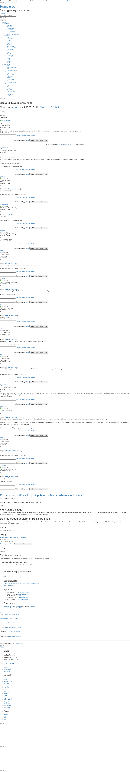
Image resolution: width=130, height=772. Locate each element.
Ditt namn (9, 76)
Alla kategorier (10, 53)
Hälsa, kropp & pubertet (49, 107)
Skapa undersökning (12, 70)
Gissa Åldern (10, 89)
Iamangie (15, 107)
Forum (4, 495)
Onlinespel (9, 41)
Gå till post (14, 158)
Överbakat (9, 62)
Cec (1, 328)
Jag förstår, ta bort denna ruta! (73, 1)
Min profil (8, 699)
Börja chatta (32, 606)
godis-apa (3, 406)
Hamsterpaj (6, 23)
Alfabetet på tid (10, 74)
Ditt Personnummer (11, 77)
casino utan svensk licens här (13, 627)
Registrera (6, 716)
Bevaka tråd (4, 117)
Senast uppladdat (11, 47)
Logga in (60, 144)
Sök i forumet (10, 68)
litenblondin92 (4, 147)
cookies (40, 1)
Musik (8, 59)
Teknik (8, 58)
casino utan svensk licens (12, 614)
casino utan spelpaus (15, 636)
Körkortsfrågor (10, 80)
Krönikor (9, 61)
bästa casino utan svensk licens (9, 618)
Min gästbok (7, 702)
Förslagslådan (10, 28)
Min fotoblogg (7, 704)
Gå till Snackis (23, 608)
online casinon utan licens (14, 632)
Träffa (5, 83)
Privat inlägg (21, 140)
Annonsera (9, 26)
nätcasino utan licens (10, 623)
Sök (5, 717)
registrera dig (69, 144)
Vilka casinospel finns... (23, 594)
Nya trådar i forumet (12, 67)
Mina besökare (8, 705)
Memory (9, 92)
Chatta (5, 719)
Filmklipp (9, 40)
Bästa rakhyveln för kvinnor (66, 495)
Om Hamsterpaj (11, 31)
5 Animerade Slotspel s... (24, 597)
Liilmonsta (3, 384)
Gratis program (10, 79)
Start (8, 37)
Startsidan (9, 25)
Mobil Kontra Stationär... (24, 599)
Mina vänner (7, 707)
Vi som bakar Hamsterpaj (13, 34)
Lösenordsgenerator (12, 82)
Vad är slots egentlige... (24, 592)
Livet (13, 495)
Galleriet (9, 88)
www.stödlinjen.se (18, 643)
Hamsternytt (10, 29)
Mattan (5, 71)
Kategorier (9, 43)
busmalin (2, 230)
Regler (8, 32)
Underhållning (7, 35)
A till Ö (8, 44)
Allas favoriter (10, 49)
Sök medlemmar (11, 91)
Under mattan (7, 683)
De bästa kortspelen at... (24, 596)
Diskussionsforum (8, 64)
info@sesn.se (81, 722)
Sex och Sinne (8, 681)
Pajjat (5, 50)
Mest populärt (10, 46)
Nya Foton (6, 692)
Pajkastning (10, 94)
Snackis (9, 86)
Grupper (6, 695)
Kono (1, 304)
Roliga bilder (10, 38)
